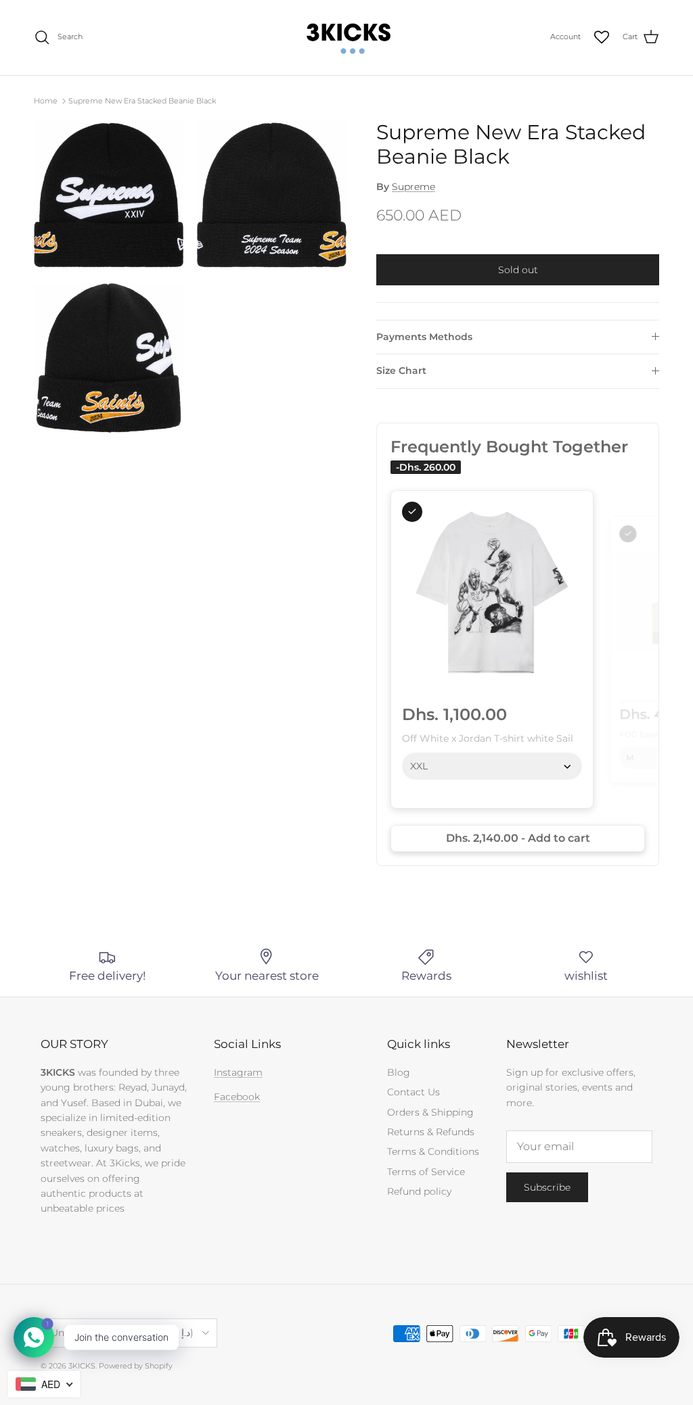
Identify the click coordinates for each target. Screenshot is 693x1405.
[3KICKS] (346, 38)
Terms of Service (426, 1172)
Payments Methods (424, 337)
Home (46, 100)
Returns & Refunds (430, 1132)
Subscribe (547, 1187)
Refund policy (419, 1191)
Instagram (238, 1072)
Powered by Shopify (136, 1366)
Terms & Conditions (433, 1151)
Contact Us (413, 1092)
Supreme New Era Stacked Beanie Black (142, 100)
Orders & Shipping (430, 1112)
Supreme (413, 187)
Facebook (237, 1097)
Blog (398, 1072)
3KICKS (81, 1366)
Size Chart (401, 370)
